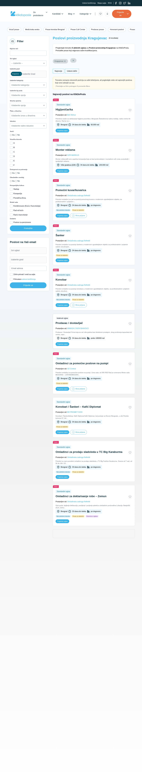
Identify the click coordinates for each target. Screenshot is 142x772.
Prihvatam (24, 279)
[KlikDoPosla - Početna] (21, 14)
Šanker (60, 235)
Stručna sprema (15, 101)
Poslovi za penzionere (22, 222)
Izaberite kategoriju (16, 80)
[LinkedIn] (129, 3)
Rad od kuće (18, 210)
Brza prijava (80, 216)
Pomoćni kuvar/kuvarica (71, 190)
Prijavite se (120, 14)
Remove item (21, 74)
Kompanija (17, 193)
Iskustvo (13, 121)
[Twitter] (124, 3)
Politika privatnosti (12, 769)
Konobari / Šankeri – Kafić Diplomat (78, 406)
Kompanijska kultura (17, 185)
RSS (110, 3)
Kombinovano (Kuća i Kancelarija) (26, 206)
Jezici (12, 131)
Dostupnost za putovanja (18, 169)
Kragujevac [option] (15, 74)
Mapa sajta (102, 3)
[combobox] (28, 74)
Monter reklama (65, 149)
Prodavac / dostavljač (69, 322)
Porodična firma (19, 198)
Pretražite (28, 228)
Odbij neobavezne (130, 766)
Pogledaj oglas (62, 130)
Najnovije (58, 71)
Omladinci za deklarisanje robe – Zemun (81, 496)
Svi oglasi (13, 58)
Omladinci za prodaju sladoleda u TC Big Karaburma (89, 451)
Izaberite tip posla (16, 90)
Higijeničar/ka (64, 109)
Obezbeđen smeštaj (17, 177)
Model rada (14, 202)
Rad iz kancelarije (20, 215)
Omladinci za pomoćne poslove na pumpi (82, 363)
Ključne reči (14, 49)
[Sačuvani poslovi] (100, 14)
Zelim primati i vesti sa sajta (24, 274)
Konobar (61, 279)
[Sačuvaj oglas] (130, 110)
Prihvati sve (115, 766)
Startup (16, 189)
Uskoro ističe (72, 71)
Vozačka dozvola (16, 139)
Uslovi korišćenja (89, 3)
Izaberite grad (15, 69)
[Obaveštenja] (107, 13)
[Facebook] (115, 3)
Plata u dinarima (15, 111)
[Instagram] (120, 3)
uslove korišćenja (29, 279)
